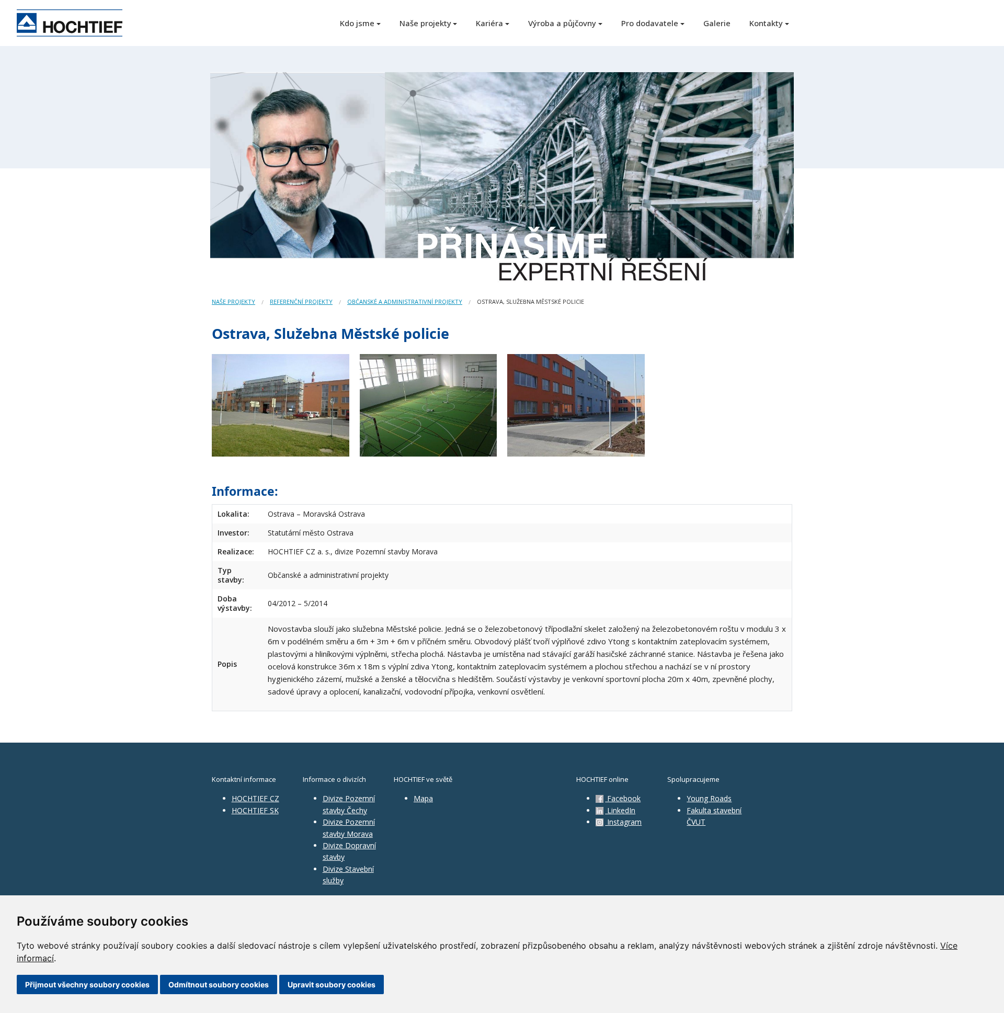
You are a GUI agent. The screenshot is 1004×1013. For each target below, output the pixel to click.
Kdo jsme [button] (357, 23)
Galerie (717, 23)
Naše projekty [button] (425, 23)
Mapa (423, 798)
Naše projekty (233, 301)
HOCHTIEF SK (255, 810)
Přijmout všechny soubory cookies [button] (87, 984)
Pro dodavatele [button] (649, 23)
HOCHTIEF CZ (255, 798)
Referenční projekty (301, 301)
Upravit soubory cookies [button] (331, 984)
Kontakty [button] (766, 23)
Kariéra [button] (489, 23)
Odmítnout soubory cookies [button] (218, 984)
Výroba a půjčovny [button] (562, 23)
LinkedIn (620, 810)
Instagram (623, 822)
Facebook (623, 798)
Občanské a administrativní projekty (404, 301)
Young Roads (709, 798)
